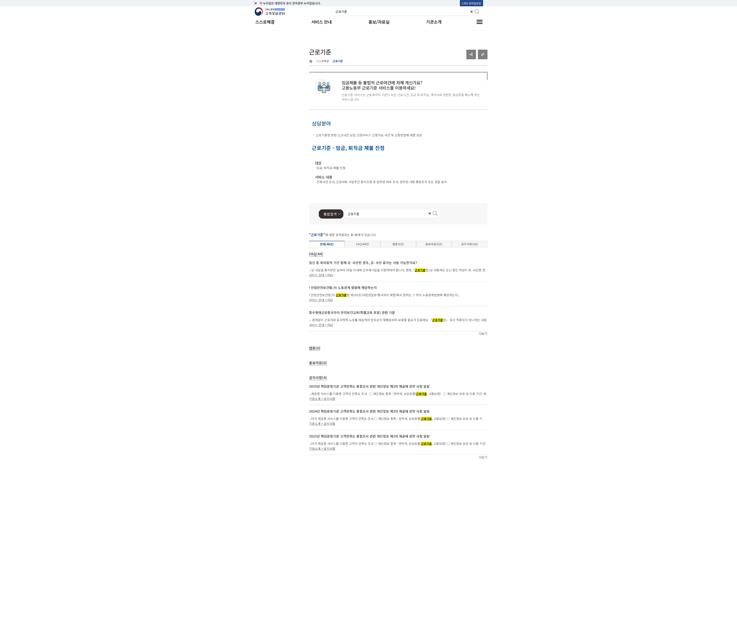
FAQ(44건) (362, 244)
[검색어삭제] (471, 12)
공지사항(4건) (469, 244)
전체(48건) (327, 244)
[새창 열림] (471, 58)
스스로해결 (322, 61)
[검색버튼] (477, 12)
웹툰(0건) (398, 244)
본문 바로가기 (263, 3)
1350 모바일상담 (471, 3)
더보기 (483, 333)
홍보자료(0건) (434, 244)
